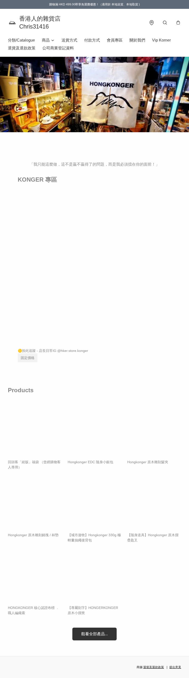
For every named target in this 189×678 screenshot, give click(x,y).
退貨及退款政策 (21, 48)
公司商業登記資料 (58, 48)
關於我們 (137, 40)
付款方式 (92, 40)
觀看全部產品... (94, 634)
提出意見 (175, 667)
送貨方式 (69, 40)
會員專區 (115, 40)
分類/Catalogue (21, 40)
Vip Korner (161, 40)
